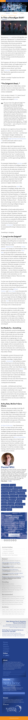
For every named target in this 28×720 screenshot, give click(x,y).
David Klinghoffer (6, 490)
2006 (16, 614)
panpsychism (22, 496)
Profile (10, 481)
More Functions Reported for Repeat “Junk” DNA (12, 602)
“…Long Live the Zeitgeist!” (8, 551)
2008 (10, 614)
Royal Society (11, 501)
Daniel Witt (4, 19)
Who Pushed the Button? (7, 591)
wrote (16, 99)
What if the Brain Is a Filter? (8, 566)
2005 (19, 614)
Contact (6, 649)
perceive (19, 163)
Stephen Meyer (6, 507)
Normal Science (14, 496)
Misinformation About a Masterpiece (10, 569)
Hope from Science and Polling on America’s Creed (13, 596)
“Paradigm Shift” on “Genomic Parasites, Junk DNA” (13, 598)
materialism (12, 493)
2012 (21, 611)
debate (22, 369)
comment (7, 70)
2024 (7, 609)
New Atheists (5, 496)
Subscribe (17, 1)
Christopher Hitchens (7, 488)
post (9, 37)
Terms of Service (6, 673)
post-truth (13, 498)
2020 (21, 609)
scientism (4, 504)
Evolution (4, 15)
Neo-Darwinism (21, 493)
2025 (3, 609)
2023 (11, 609)
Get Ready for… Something (8, 553)
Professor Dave (21, 498)
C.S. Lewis (12, 485)
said (7, 301)
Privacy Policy (6, 675)
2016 (9, 611)
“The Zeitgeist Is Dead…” (7, 549)
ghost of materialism (20, 437)
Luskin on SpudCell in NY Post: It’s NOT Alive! (11, 586)
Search (6, 646)
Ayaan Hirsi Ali (5, 485)
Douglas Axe (22, 490)
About (8, 1)
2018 (3, 611)
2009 (6, 614)
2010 (3, 614)
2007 (13, 614)
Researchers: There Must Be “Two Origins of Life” (12, 589)
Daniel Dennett (18, 488)
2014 (15, 611)
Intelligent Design (12, 15)
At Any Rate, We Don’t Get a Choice (9, 555)
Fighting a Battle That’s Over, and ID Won (11, 562)
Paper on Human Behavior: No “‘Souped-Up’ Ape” (12, 600)
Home (5, 642)
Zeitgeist (9, 509)
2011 (23, 611)
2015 (12, 611)
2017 (6, 611)
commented (9, 225)
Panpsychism (9, 246)
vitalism (4, 509)
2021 (18, 609)
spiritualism (11, 504)
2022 (15, 609)
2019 (24, 609)
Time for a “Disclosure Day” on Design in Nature (12, 573)
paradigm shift (5, 498)
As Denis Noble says (6, 425)
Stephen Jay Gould (20, 504)
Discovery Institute (14, 718)
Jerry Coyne (12, 291)
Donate (12, 1)
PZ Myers (4, 501)
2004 (22, 614)
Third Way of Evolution (16, 507)
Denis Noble (15, 490)
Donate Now (14, 535)
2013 (18, 611)
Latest (22, 13)
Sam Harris (19, 501)
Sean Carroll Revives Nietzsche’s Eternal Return (12, 604)
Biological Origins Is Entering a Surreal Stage (11, 587)
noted (18, 186)
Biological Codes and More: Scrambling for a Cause (13, 576)
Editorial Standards (7, 672)
